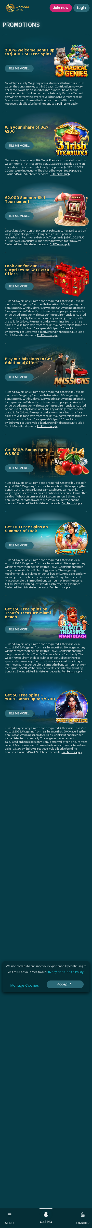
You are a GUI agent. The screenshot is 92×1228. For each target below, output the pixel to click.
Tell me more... (19, 68)
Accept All (65, 984)
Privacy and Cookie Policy (65, 972)
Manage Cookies (24, 985)
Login (81, 7)
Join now (60, 7)
